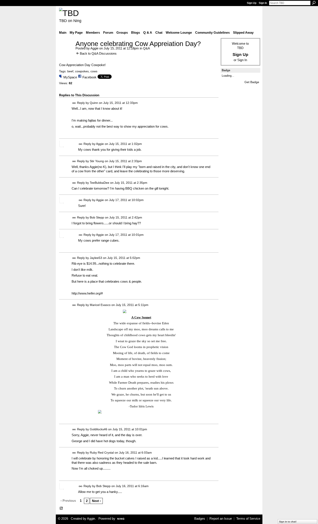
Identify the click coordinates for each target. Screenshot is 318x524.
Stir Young (97, 161)
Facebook (89, 77)
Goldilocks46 (98, 429)
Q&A (146, 48)
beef (70, 71)
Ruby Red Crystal (102, 452)
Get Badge (251, 82)
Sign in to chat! (288, 521)
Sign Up (251, 3)
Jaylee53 (96, 258)
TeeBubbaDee (99, 183)
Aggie (94, 48)
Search (314, 3)
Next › (96, 501)
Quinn (94, 102)
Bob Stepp (97, 217)
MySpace (70, 77)
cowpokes (82, 71)
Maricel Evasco (100, 305)
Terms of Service (248, 518)
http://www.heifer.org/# (87, 293)
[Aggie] (66, 51)
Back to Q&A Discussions (98, 53)
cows (93, 71)
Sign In (263, 3)
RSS (61, 508)
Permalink (74, 103)
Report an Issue (220, 518)
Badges (199, 518)
